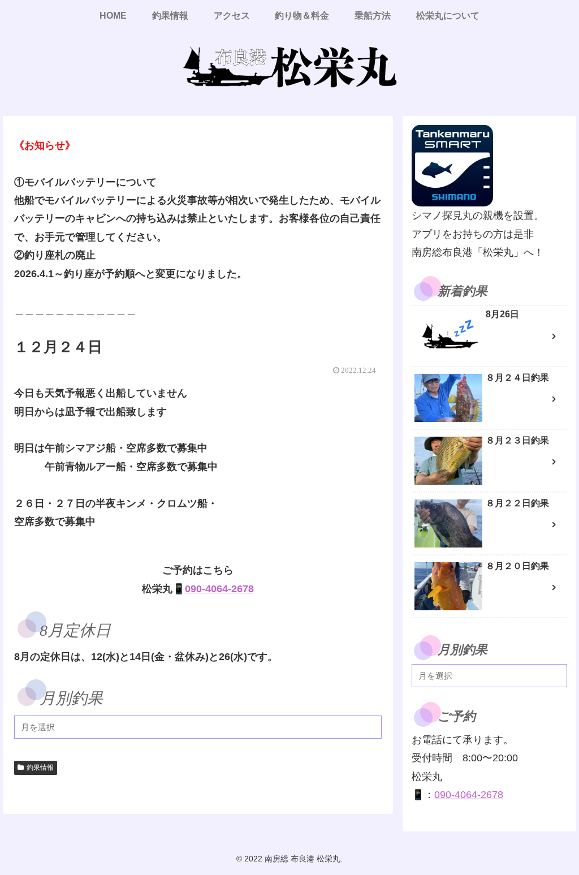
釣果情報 (40, 767)
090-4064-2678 (219, 588)
